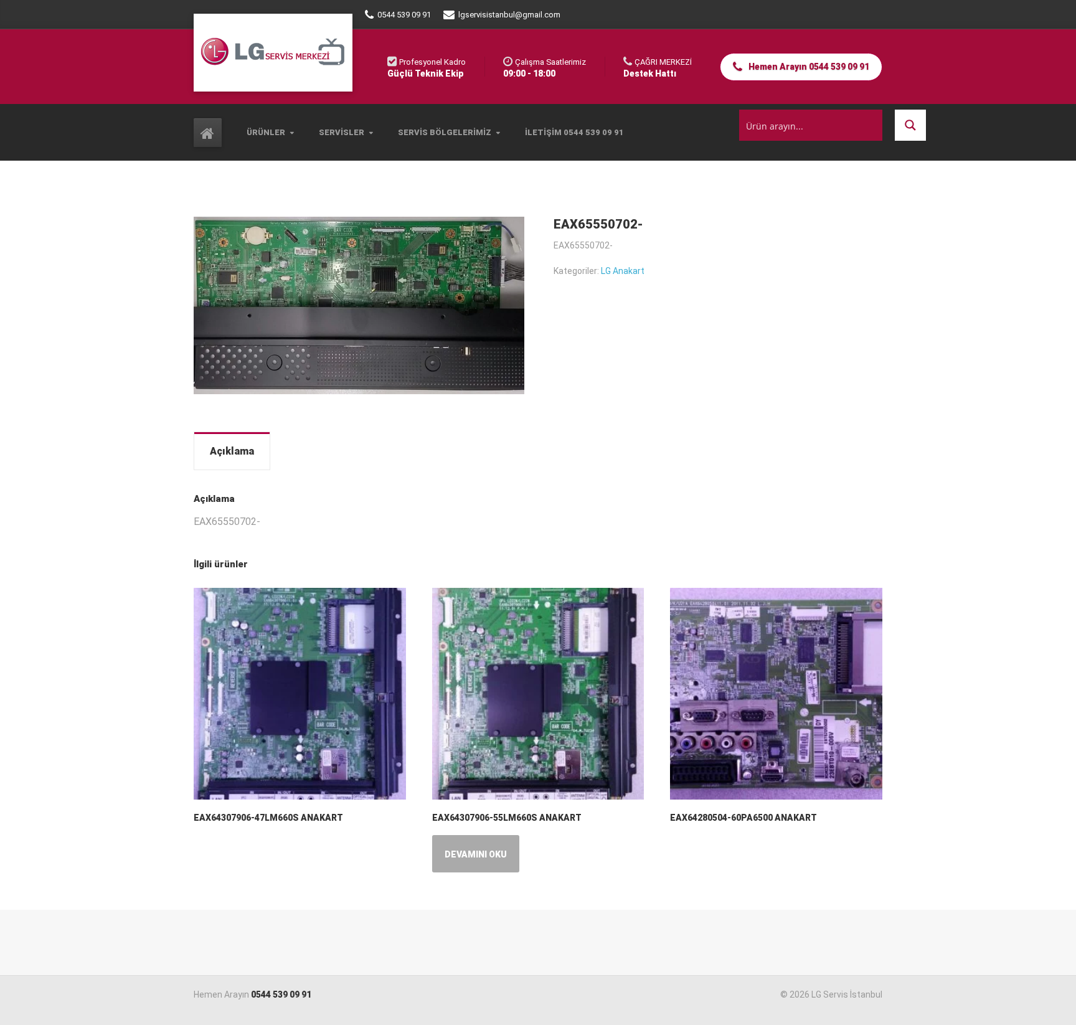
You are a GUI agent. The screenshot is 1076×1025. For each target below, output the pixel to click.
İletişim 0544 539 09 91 (574, 132)
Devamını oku (476, 854)
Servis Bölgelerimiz (444, 132)
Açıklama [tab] (232, 451)
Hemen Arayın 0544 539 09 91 (808, 67)
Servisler (341, 132)
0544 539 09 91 (281, 994)
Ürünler (266, 132)
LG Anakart (622, 271)
